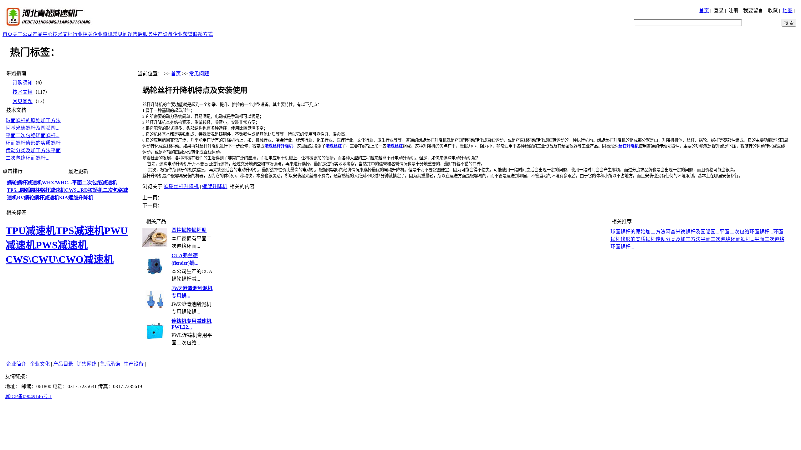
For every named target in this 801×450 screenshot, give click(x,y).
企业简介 (16, 364)
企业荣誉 (183, 34)
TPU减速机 (31, 230)
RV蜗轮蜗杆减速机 (38, 197)
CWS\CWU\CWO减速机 (60, 259)
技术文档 (63, 34)
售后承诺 (110, 364)
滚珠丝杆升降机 (278, 146)
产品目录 (63, 364)
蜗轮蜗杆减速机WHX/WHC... (39, 182)
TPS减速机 (80, 230)
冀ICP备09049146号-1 (28, 396)
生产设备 (163, 34)
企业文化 (40, 364)
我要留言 (753, 10)
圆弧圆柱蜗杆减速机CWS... (50, 190)
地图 (788, 10)
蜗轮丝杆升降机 (181, 186)
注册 (733, 10)
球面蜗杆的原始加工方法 (33, 120)
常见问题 (123, 34)
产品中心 (43, 34)
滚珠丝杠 (333, 146)
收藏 (773, 10)
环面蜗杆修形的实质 (28, 143)
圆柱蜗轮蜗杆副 (189, 230)
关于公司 (23, 34)
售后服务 (143, 34)
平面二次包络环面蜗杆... (32, 135)
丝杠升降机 (628, 146)
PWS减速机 (62, 245)
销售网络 (87, 364)
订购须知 (23, 82)
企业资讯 (103, 34)
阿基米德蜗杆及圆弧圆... (32, 128)
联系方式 (203, 34)
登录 (719, 10)
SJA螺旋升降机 (76, 197)
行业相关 (83, 34)
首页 (704, 10)
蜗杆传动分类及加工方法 (673, 239)
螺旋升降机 (214, 186)
